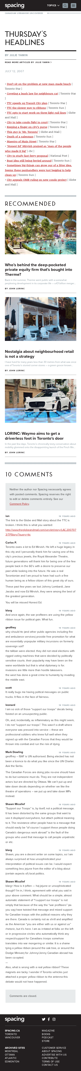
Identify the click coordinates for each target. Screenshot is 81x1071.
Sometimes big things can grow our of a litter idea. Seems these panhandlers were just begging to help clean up (38, 170)
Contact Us (50, 1065)
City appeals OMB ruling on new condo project (37, 179)
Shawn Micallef (15, 804)
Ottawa (10, 1055)
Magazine (48, 1030)
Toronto (11, 1034)
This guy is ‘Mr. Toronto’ (22, 132)
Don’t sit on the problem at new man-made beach (39, 84)
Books (46, 1034)
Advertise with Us (54, 1055)
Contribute (50, 1058)
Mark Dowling (14, 752)
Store (46, 1041)
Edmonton (12, 1061)
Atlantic (11, 1058)
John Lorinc (17, 288)
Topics (52, 5)
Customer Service (54, 1048)
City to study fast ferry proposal (27, 155)
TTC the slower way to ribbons (26, 108)
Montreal (11, 1051)
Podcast (47, 1037)
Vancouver (12, 1037)
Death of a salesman (20, 136)
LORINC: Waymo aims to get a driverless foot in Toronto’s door (34, 435)
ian (7, 516)
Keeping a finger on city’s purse (27, 127)
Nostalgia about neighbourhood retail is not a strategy (39, 353)
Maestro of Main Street (22, 141)
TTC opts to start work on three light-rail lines (36, 112)
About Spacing (52, 1051)
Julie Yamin (19, 55)
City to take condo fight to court (27, 122)
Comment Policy (19, 504)
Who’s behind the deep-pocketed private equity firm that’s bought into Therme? (38, 269)
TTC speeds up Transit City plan (27, 103)
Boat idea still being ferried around (29, 160)
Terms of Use (51, 1061)
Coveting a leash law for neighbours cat (32, 93)
